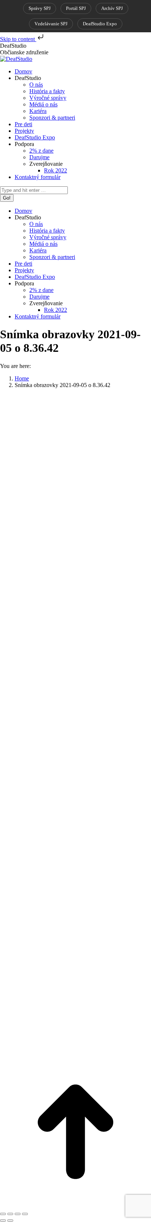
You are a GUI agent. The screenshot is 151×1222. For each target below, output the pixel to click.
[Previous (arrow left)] (3, 1220)
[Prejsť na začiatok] (75, 1205)
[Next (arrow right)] (10, 1220)
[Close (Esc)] (3, 1214)
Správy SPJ (40, 8)
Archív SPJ (112, 8)
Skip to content (18, 39)
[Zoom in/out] (25, 1214)
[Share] (10, 1214)
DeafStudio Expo (100, 23)
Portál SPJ (76, 8)
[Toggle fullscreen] (18, 1214)
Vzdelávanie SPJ (50, 23)
